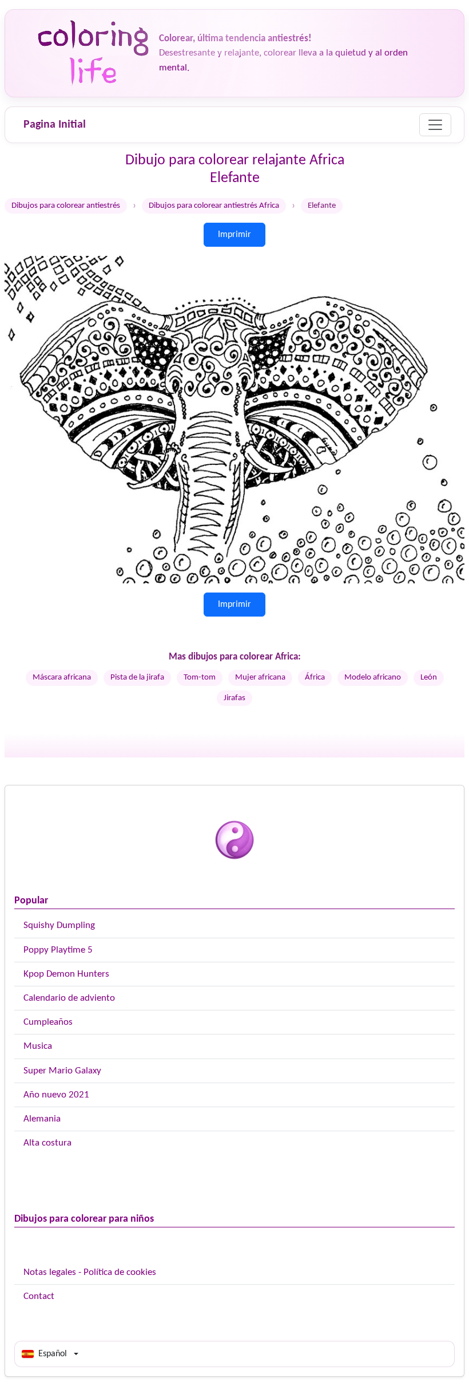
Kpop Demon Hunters (66, 974)
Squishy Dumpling (59, 925)
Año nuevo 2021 (56, 1095)
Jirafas (234, 698)
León (428, 677)
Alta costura (47, 1143)
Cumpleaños (48, 1022)
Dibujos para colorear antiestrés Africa (214, 206)
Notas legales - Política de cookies (89, 1272)
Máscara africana (62, 677)
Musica (37, 1046)
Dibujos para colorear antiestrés (65, 206)
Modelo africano (372, 677)
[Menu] (435, 124)
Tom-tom (200, 677)
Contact (38, 1296)
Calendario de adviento (69, 998)
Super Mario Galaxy (62, 1071)
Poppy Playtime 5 (58, 950)
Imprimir (234, 234)
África (315, 677)
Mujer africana (260, 677)
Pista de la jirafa (137, 677)
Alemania (42, 1119)
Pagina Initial (54, 125)
